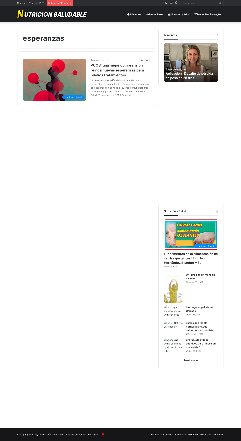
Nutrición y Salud (179, 14)
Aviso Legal (180, 434)
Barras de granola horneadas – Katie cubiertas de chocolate (199, 326)
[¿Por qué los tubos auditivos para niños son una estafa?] (173, 345)
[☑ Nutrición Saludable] (52, 14)
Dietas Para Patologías (209, 14)
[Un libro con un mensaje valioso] (173, 288)
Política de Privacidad (199, 434)
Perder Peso (156, 14)
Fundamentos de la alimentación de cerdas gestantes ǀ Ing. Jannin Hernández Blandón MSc (191, 258)
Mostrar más (191, 360)
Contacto (218, 434)
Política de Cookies (161, 434)
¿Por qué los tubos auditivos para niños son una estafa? (201, 343)
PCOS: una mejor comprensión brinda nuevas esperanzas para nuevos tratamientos (117, 70)
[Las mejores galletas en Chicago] (173, 312)
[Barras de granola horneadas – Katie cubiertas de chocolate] (173, 327)
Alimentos (135, 14)
